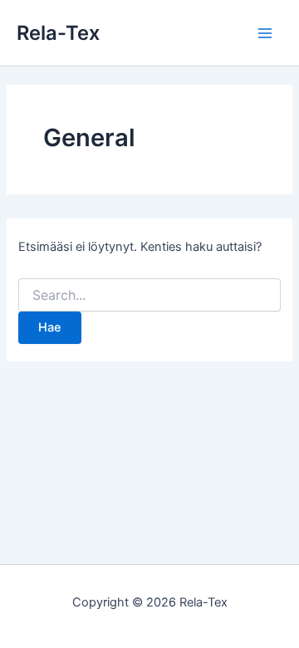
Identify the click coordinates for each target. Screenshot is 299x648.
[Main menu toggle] (265, 33)
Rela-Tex (58, 33)
